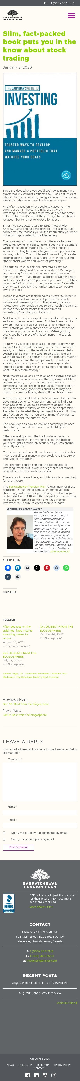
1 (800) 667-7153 (62, 3)
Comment (15, 759)
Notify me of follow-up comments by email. (39, 833)
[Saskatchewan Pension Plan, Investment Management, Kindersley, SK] (9, 903)
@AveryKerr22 (59, 551)
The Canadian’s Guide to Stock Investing (38, 677)
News (10, 1065)
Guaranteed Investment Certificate (43, 673)
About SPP (24, 1065)
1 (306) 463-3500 (42, 956)
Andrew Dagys (10, 673)
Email (12, 820)
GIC (22, 673)
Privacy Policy (62, 1065)
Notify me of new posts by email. (32, 839)
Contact (39, 1068)
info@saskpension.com (42, 960)
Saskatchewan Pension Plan (27, 486)
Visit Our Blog (66, 1003)
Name (12, 806)
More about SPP (41, 907)
